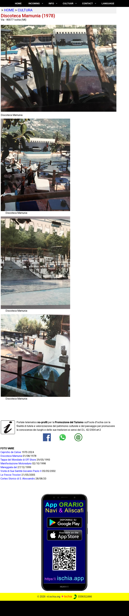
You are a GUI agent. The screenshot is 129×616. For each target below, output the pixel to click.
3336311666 (84, 596)
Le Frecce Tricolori (11, 474)
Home (18, 3)
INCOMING (34, 3)
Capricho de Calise (11, 452)
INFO (51, 3)
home (9, 10)
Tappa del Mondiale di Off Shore (18, 459)
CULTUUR (68, 3)
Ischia (68, 596)
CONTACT (87, 3)
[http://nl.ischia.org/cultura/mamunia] (78, 437)
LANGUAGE (108, 3)
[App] (64, 542)
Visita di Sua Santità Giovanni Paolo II (21, 471)
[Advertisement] (63, 608)
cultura (25, 10)
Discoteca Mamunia (11, 455)
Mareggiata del (9, 467)
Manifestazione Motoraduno (16, 463)
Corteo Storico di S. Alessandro (18, 478)
